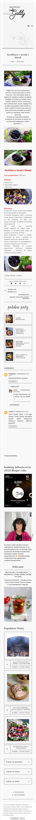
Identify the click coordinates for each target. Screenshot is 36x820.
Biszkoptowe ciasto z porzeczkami (21, 747)
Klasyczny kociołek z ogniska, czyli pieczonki (21, 662)
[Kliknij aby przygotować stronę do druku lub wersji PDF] (13, 276)
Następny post (12, 291)
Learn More (15, 818)
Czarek (11, 411)
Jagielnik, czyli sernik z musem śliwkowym (20, 297)
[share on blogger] (20, 283)
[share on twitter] (16, 283)
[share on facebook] (11, 283)
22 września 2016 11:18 (21, 411)
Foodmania (12, 374)
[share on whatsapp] (24, 283)
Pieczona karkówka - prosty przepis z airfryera (21, 708)
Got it (22, 818)
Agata (15, 390)
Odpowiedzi (15, 386)
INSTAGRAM (19, 795)
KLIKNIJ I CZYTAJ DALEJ (21, 667)
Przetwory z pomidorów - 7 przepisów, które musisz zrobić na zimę (18, 574)
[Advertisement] (14, 32)
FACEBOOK (19, 792)
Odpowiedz (13, 381)
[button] (30, 22)
